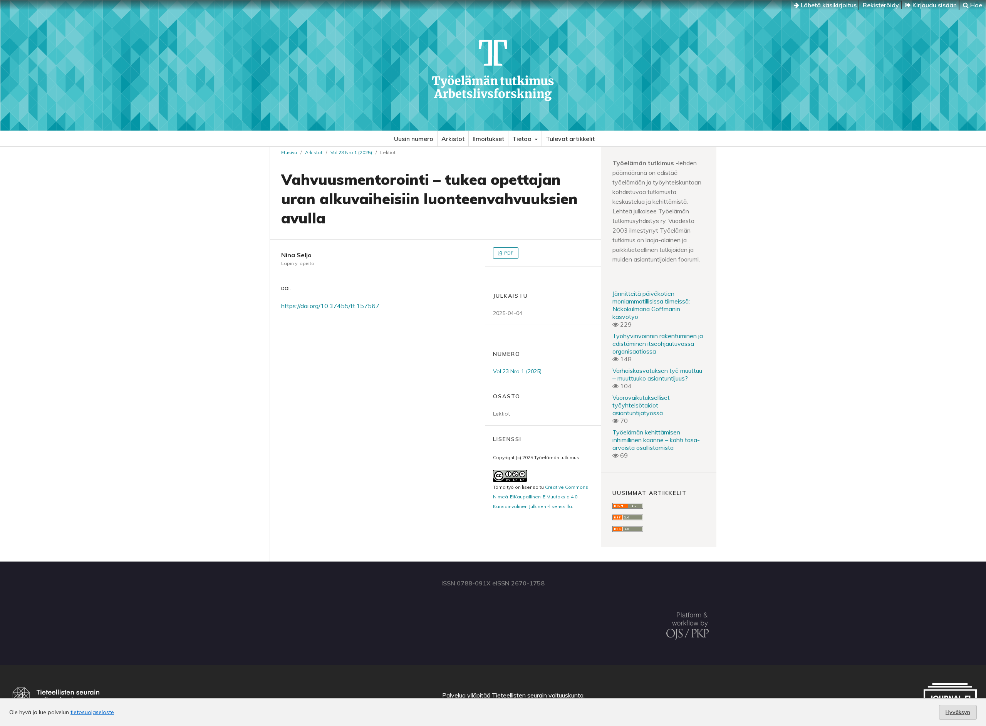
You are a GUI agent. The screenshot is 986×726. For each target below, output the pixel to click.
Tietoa (522, 139)
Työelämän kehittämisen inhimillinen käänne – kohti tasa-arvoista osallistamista (656, 439)
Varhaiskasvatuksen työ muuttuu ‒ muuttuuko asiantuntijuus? (657, 374)
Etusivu (289, 152)
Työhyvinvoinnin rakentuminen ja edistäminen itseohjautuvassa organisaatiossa (657, 343)
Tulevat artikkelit (570, 139)
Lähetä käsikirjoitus (828, 5)
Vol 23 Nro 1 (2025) (351, 152)
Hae (975, 5)
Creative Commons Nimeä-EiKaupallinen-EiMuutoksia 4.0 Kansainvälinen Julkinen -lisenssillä (540, 496)
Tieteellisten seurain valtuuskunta (538, 695)
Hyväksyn (958, 712)
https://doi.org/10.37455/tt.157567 (330, 306)
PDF (508, 253)
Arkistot (452, 139)
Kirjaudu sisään (934, 5)
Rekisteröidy (881, 5)
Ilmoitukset (488, 139)
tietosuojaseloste (92, 712)
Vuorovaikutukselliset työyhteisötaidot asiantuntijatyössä (641, 405)
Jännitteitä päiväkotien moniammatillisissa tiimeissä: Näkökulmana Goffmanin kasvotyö (651, 305)
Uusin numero (413, 139)
